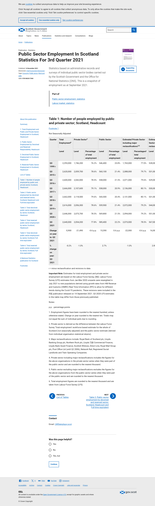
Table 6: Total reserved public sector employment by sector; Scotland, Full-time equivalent (29, 249)
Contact (39, 485)
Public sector (33, 73)
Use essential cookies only (49, 20)
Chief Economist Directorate (35, 71)
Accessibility (22, 485)
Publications (46, 36)
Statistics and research (63, 36)
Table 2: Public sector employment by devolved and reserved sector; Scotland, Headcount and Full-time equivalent (29, 198)
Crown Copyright (58, 485)
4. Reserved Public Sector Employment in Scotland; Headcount (29, 167)
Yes (54, 444)
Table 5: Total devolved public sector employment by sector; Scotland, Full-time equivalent (29, 237)
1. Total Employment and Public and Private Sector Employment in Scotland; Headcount (29, 133)
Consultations (80, 36)
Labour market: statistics (63, 103)
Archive (31, 485)
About (20, 36)
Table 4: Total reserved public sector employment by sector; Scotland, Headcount (29, 224)
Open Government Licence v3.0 (54, 495)
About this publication (28, 119)
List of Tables (25, 175)
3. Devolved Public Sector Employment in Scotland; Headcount (29, 157)
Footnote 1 (54, 128)
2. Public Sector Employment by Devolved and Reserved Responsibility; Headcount (29, 146)
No (54, 450)
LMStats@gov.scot (63, 424)
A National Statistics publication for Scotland (29, 259)
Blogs (91, 36)
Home (20, 42)
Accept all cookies (27, 20)
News (37, 36)
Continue (54, 464)
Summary (23, 124)
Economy (26, 73)
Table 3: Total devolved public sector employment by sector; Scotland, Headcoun (29, 211)
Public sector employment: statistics (68, 99)
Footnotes (24, 266)
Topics (28, 36)
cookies (29, 4)
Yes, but (56, 456)
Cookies (47, 485)
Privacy (85, 485)
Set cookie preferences (73, 20)
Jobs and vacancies (73, 485)
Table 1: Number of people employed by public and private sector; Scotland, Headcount (30, 183)
